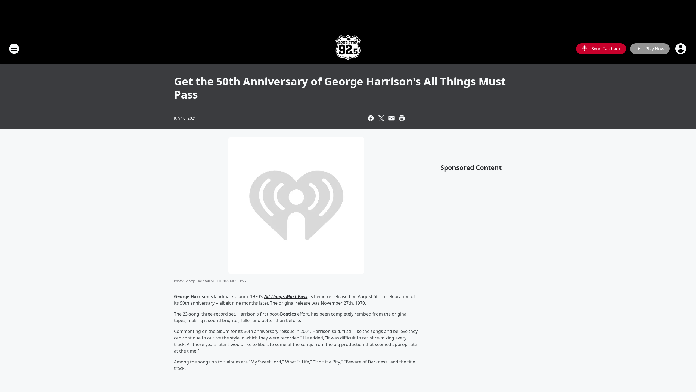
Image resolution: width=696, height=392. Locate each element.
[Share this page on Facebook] (371, 118)
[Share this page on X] (381, 118)
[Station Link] (348, 48)
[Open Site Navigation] (14, 48)
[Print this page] (402, 118)
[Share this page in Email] (391, 118)
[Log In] (681, 48)
